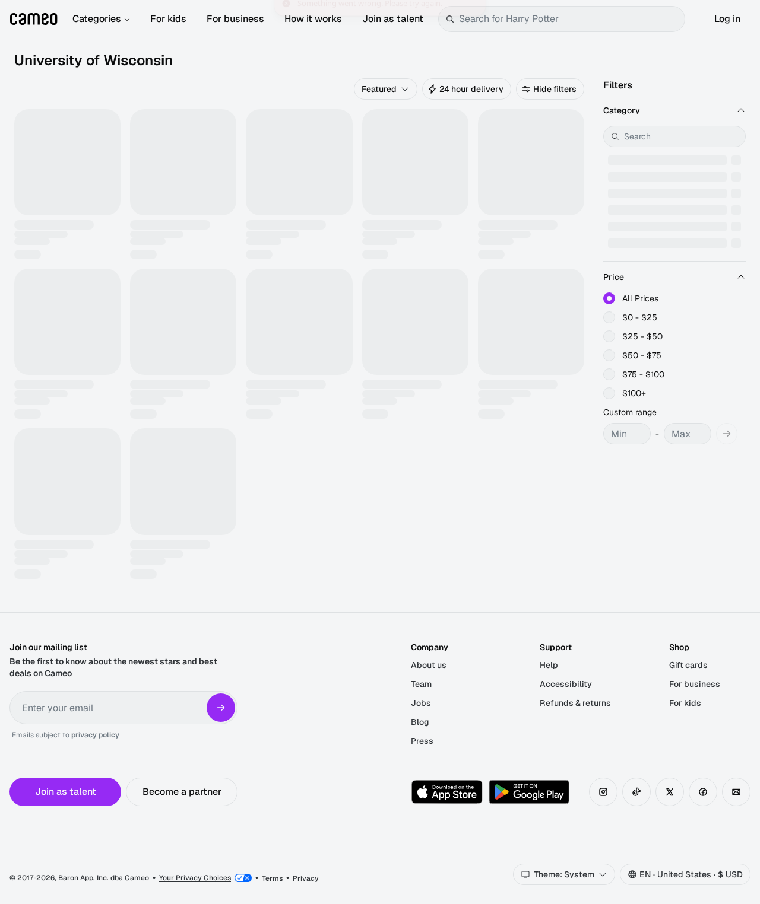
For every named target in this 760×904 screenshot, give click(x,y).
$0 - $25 (639, 317)
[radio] (609, 298)
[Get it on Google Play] (529, 792)
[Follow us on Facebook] (703, 792)
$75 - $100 (643, 374)
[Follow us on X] (670, 792)
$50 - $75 (641, 355)
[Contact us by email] (736, 792)
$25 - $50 (642, 336)
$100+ (634, 393)
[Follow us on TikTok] (636, 792)
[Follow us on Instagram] (603, 792)
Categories (96, 18)
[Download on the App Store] (447, 792)
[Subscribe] (221, 707)
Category (621, 110)
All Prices (640, 298)
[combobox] (569, 19)
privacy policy (95, 735)
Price (613, 277)
